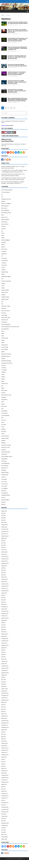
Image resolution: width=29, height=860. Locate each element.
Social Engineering (5, 463)
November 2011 (4, 802)
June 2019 (3, 707)
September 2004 (5, 823)
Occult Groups (4, 413)
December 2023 (4, 584)
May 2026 (3, 517)
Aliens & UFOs (4, 217)
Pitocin (2, 422)
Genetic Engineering (5, 324)
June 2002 (3, 827)
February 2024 (4, 579)
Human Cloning (4, 347)
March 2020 (4, 686)
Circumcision (4, 258)
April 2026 (3, 520)
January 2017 (4, 773)
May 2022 (3, 627)
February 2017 (4, 770)
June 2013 (3, 789)
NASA (2, 401)
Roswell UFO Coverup (6, 445)
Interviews (3, 365)
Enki (2, 301)
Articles (3, 237)
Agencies (3, 201)
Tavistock (3, 477)
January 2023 (4, 609)
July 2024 (3, 568)
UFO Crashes (4, 486)
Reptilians (3, 440)
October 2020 (4, 670)
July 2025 (3, 540)
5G (2, 194)
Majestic (3, 376)
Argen (2, 235)
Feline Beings (4, 315)
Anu (2, 231)
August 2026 (4, 511)
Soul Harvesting (4, 465)
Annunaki (3, 226)
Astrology (3, 242)
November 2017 (4, 750)
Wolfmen (3, 504)
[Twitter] (5, 152)
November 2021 (4, 640)
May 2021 (3, 654)
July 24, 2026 (11, 51)
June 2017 (3, 761)
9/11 (2, 196)
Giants (2, 333)
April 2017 (3, 766)
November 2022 (4, 613)
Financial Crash (4, 319)
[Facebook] (2, 152)
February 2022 (4, 634)
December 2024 (4, 556)
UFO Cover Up (4, 483)
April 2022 (3, 629)
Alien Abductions (5, 205)
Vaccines (3, 497)
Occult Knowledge (5, 415)
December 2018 (4, 720)
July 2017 (3, 759)
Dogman (3, 283)
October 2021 (4, 643)
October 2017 (4, 752)
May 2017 (3, 764)
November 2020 (4, 668)
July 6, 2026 (11, 59)
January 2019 (4, 718)
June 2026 (3, 515)
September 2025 (5, 536)
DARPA (3, 274)
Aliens (2, 215)
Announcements (4, 224)
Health (2, 342)
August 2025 (4, 538)
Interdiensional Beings (6, 360)
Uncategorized (4, 493)
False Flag (3, 313)
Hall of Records (4, 338)
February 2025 (4, 552)
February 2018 (4, 743)
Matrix (2, 381)
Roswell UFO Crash (5, 447)
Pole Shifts (3, 431)
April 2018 (3, 738)
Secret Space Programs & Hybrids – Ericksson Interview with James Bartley (17, 65)
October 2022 (4, 615)
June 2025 (3, 543)
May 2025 (3, 545)
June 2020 (3, 679)
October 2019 (4, 697)
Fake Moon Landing (5, 306)
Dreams (3, 288)
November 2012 (4, 795)
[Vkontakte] (16, 152)
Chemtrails (3, 251)
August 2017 (4, 757)
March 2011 (4, 805)
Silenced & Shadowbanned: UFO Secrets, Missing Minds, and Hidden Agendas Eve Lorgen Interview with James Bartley (17, 99)
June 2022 (3, 625)
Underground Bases (5, 495)
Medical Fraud (4, 383)
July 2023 (3, 595)
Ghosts (2, 331)
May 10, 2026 (11, 93)
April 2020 (3, 684)
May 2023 (3, 599)
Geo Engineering (4, 329)
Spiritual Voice (4, 468)
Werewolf (3, 502)
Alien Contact (4, 208)
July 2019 (3, 704)
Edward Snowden (5, 290)
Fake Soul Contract (5, 310)
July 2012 (3, 800)
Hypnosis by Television (6, 354)
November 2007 (4, 811)
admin (17, 24)
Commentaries (4, 260)
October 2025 (4, 533)
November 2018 (4, 723)
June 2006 (3, 818)
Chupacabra (4, 253)
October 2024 (4, 561)
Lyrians (2, 374)
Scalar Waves (4, 454)
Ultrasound (3, 490)
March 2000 (4, 834)
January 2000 (4, 839)
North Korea (4, 406)
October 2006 (4, 816)
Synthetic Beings (5, 472)
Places (2, 427)
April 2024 (3, 574)
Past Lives (3, 420)
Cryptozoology (4, 272)
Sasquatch (3, 449)
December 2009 (4, 807)
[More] (24, 152)
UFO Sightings (4, 488)
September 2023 (5, 590)
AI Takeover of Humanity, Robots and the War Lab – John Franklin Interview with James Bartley (17, 57)
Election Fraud (4, 292)
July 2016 (3, 786)
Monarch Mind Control (6, 395)
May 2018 (3, 736)
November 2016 (4, 777)
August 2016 (4, 784)
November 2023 (4, 586)
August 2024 (4, 565)
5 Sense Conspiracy (5, 192)
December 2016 (4, 775)
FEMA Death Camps (5, 317)
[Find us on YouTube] (10, 159)
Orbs (2, 417)
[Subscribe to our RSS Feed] (7, 159)
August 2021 (4, 647)
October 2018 (4, 725)
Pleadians (3, 429)
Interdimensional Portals (6, 363)
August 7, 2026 (11, 33)
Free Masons (4, 322)
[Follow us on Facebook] (2, 159)
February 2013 (4, 793)
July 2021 (3, 650)
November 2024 (4, 558)
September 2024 (5, 563)
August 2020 (4, 675)
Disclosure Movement (6, 281)
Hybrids (3, 351)
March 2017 (4, 768)
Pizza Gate (3, 424)
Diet (2, 278)
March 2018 (4, 741)
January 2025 (4, 554)
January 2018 (4, 745)
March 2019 (4, 713)
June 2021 (3, 652)
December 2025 (4, 529)
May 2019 (3, 709)
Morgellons (3, 397)
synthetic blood (4, 474)
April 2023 (3, 602)
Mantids (3, 379)
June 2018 (3, 734)
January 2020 (4, 691)
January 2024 (4, 581)
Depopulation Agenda (6, 276)
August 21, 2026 (11, 24)
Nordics (3, 404)
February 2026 (4, 524)
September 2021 (5, 645)
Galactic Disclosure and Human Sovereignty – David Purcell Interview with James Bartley (17, 91)
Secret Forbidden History (6, 456)
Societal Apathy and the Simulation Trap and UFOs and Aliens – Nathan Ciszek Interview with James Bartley (18, 39)
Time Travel (4, 481)
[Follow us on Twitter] (5, 159)
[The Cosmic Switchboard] (14, 9)
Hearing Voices (4, 344)
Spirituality (3, 470)
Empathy (3, 294)
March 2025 (4, 549)
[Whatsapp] (21, 152)
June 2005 (3, 820)
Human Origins (4, 349)
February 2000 (4, 836)
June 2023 (3, 597)
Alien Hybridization (5, 210)
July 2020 (3, 677)
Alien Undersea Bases (6, 212)
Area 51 (3, 233)
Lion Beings (3, 370)
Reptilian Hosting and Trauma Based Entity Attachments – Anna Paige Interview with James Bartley (17, 73)
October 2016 (4, 779)
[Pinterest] (8, 152)
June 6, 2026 (11, 76)
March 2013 (4, 791)
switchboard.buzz (7, 141)
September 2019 (5, 700)
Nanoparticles (4, 399)
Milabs (2, 388)
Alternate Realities (5, 219)
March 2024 (4, 577)
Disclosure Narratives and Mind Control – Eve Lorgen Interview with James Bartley (18, 22)
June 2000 (3, 832)
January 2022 (4, 636)
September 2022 (5, 618)
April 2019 (3, 711)
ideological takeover (5, 356)
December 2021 (4, 638)
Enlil (2, 303)
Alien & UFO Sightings (6, 203)
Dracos (3, 285)
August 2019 (4, 702)
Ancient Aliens (4, 221)
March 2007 (4, 814)
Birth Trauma (4, 249)
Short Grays (3, 461)
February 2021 (4, 661)
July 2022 (3, 622)
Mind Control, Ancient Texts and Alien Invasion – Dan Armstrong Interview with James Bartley (18, 31)
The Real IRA (4, 479)
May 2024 (3, 572)
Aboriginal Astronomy (6, 199)
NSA (2, 408)
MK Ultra (3, 392)
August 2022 (4, 620)
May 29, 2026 (11, 84)
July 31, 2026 (11, 42)
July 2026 (3, 513)
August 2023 (4, 593)
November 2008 (4, 809)
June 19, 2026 (11, 67)
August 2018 (4, 729)
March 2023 (4, 604)
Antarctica (3, 228)
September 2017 (5, 754)
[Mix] (13, 152)
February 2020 (4, 688)
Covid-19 (3, 267)
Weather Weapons (5, 499)
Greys (2, 335)
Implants (3, 358)
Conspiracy (3, 262)
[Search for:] (14, 113)
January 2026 (4, 527)
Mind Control (4, 390)
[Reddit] (10, 152)
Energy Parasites (5, 299)
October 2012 (4, 798)
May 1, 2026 (11, 102)
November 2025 (4, 531)
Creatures (3, 269)
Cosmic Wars (4, 265)
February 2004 (4, 825)
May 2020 (3, 682)
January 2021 (4, 663)
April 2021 (3, 656)
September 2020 (5, 672)
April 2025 (3, 547)
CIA (2, 256)
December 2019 (4, 693)
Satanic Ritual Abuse (5, 452)
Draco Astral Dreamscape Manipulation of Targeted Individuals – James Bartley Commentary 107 (17, 48)
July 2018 (3, 732)
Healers (3, 340)
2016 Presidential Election (7, 190)
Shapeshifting (4, 458)
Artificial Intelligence (5, 240)
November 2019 (4, 695)
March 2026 (4, 522)
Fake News (3, 308)
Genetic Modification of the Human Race (10, 326)
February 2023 (4, 606)
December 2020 (4, 666)
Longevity (3, 372)
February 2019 (4, 716)
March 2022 (4, 631)
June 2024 (3, 570)
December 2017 (4, 748)
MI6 (2, 385)
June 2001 (3, 830)
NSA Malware (4, 411)
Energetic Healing (5, 297)
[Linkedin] (18, 152)
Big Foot (3, 246)
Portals (2, 433)
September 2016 (5, 782)
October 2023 (4, 588)
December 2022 (4, 611)
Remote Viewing (4, 438)
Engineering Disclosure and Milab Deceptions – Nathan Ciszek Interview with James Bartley (17, 82)
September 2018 (5, 727)
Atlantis (3, 244)
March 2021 (4, 659)
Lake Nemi (3, 367)
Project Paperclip (5, 436)
